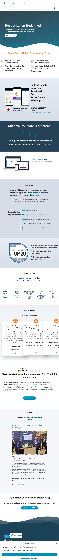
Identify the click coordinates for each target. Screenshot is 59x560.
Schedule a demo (29, 508)
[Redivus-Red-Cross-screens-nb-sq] (17, 86)
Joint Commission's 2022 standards (28, 384)
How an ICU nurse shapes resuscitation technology (27, 426)
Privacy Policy (34, 558)
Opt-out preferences (25, 558)
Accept (29, 554)
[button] (56, 543)
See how (12, 35)
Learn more (29, 398)
